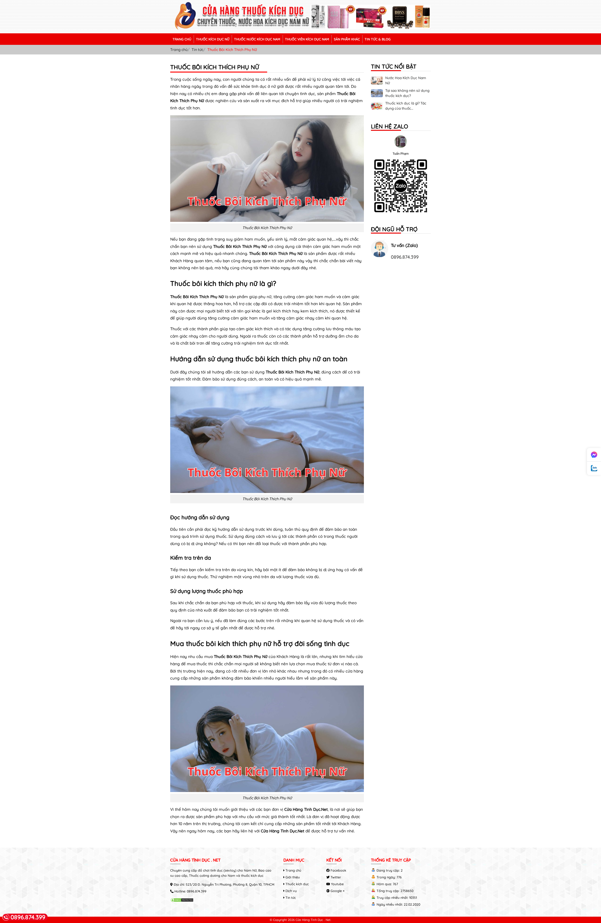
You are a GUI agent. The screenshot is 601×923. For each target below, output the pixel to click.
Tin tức (197, 49)
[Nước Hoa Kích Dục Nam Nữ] (377, 83)
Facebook (338, 870)
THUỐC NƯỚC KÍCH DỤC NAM (257, 39)
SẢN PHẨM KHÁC (347, 39)
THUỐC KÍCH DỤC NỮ (212, 39)
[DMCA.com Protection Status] (182, 901)
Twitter (335, 877)
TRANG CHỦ (182, 39)
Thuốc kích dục (297, 884)
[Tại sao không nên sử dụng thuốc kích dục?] (377, 95)
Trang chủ (179, 49)
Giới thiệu (292, 877)
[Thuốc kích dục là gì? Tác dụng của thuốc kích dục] (377, 108)
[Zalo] (594, 468)
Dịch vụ (291, 891)
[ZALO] (401, 176)
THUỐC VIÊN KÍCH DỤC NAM (307, 39)
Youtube (337, 884)
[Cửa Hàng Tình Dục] (300, 29)
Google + (337, 891)
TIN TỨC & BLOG (378, 39)
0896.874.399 (405, 257)
